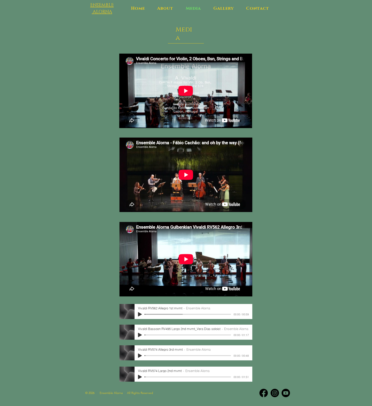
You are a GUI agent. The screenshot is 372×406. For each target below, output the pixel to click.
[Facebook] (263, 393)
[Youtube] (286, 393)
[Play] (140, 314)
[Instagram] (275, 393)
